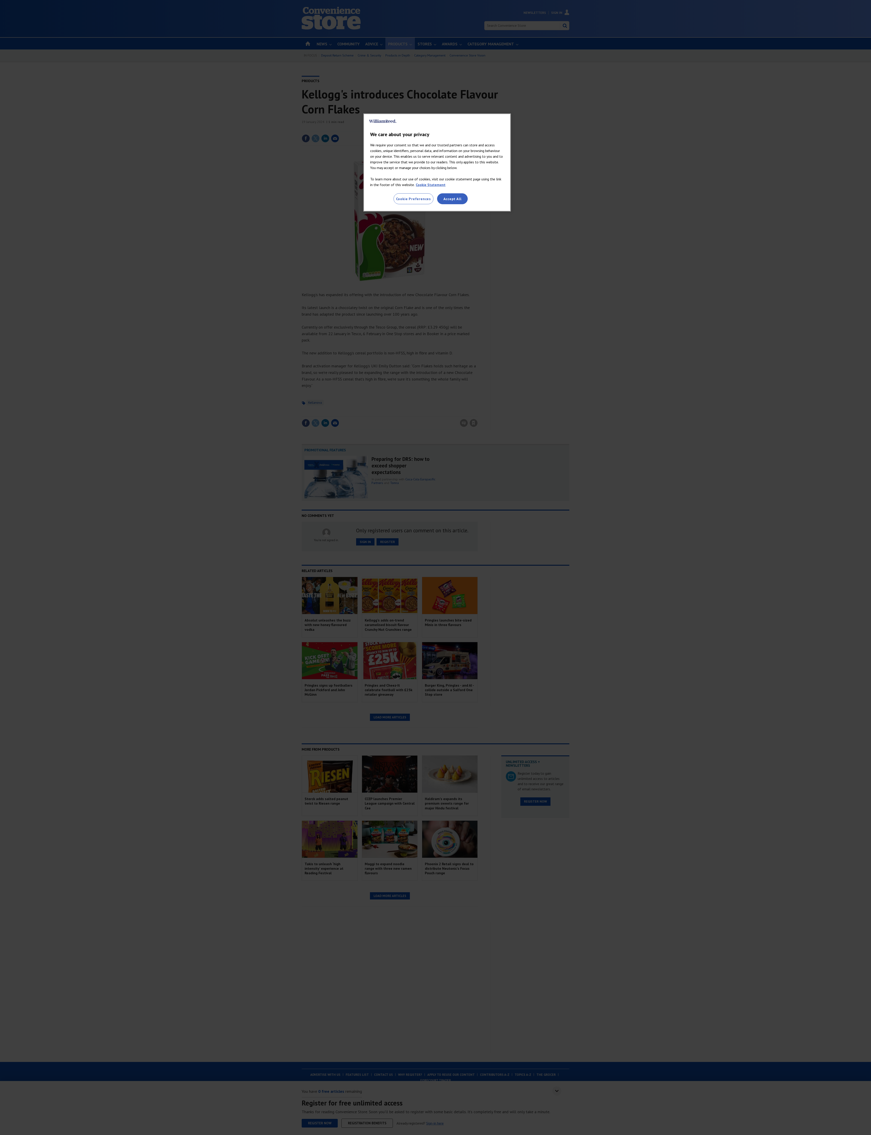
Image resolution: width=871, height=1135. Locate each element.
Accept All (452, 199)
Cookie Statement (430, 184)
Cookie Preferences (413, 199)
